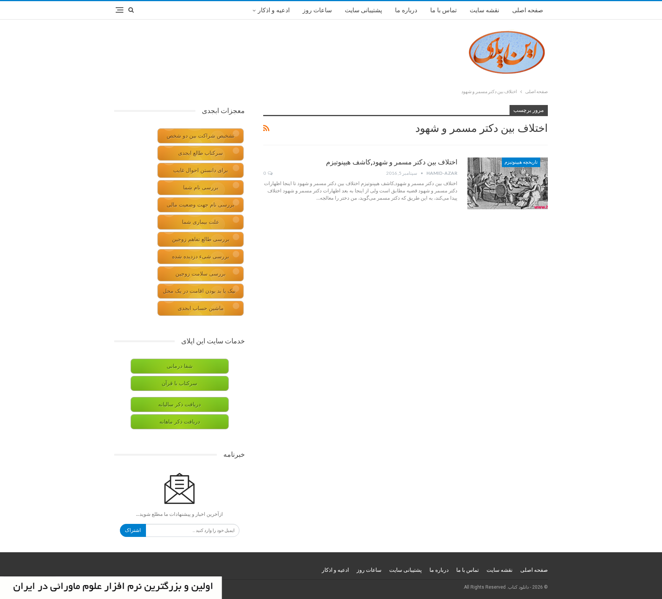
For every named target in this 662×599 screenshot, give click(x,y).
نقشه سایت (484, 10)
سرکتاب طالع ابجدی (200, 153)
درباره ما (406, 10)
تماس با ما (443, 10)
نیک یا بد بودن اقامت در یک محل (199, 291)
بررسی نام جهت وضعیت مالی (200, 205)
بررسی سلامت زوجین (200, 274)
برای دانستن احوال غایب (200, 170)
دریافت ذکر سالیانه (179, 404)
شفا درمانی (180, 366)
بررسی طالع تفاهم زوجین (200, 239)
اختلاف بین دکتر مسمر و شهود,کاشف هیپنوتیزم (391, 162)
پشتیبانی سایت (363, 10)
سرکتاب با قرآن (179, 383)
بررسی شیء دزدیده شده (200, 256)
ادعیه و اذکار (274, 10)
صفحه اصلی (527, 10)
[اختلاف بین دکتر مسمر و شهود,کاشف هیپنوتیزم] (507, 183)
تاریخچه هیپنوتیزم (521, 162)
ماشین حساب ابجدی (201, 308)
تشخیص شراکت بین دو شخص (200, 136)
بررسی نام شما (200, 187)
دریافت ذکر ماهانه (179, 422)
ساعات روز (317, 10)
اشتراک (133, 530)
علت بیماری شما (200, 222)
